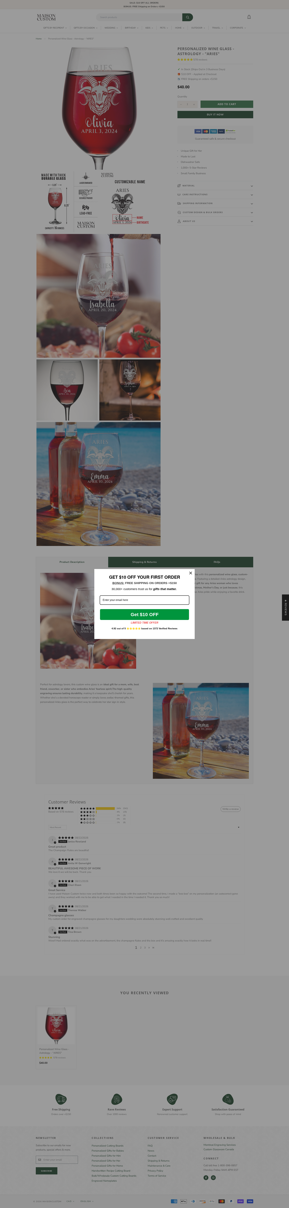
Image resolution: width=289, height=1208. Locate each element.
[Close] (191, 573)
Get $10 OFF (145, 614)
